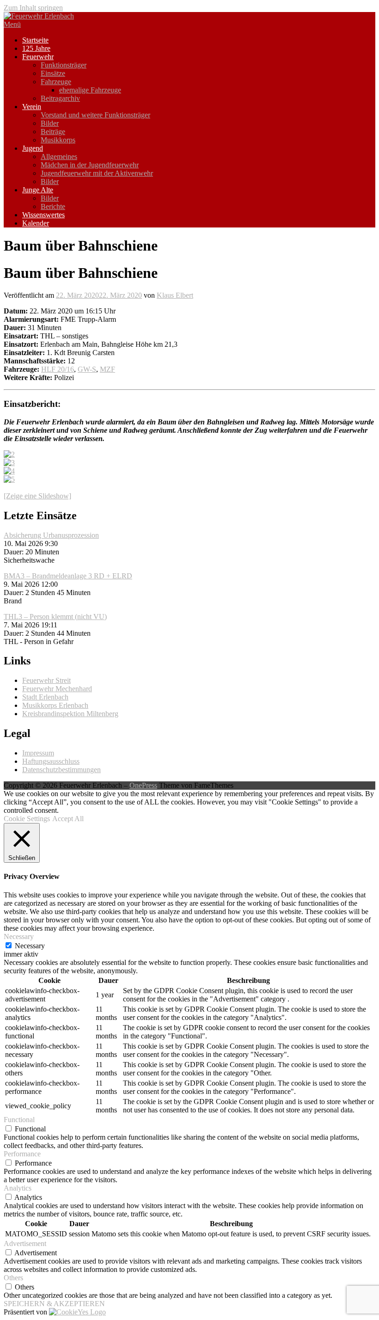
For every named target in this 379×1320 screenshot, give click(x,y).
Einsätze (53, 73)
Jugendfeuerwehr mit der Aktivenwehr (97, 173)
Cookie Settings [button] (27, 819)
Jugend (32, 148)
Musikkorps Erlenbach (55, 705)
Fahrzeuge (56, 82)
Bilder (50, 123)
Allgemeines (59, 156)
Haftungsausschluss (50, 761)
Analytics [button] (17, 1188)
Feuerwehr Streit (46, 680)
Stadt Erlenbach (45, 697)
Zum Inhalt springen (33, 8)
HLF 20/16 (57, 369)
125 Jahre (36, 48)
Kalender (35, 223)
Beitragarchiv (60, 98)
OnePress (143, 785)
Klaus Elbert (175, 295)
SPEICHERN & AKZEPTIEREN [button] (54, 1304)
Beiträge (53, 131)
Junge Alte (37, 190)
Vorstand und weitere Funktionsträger (95, 115)
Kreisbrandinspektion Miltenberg (70, 714)
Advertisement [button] (25, 1243)
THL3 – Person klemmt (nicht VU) (55, 616)
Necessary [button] (19, 936)
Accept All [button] (68, 819)
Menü (12, 24)
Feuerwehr (38, 57)
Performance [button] (22, 1154)
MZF (107, 369)
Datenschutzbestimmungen (61, 770)
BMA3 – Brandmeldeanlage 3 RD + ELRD (68, 576)
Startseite (35, 40)
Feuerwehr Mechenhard (57, 689)
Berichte (53, 206)
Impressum (38, 753)
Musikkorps (58, 140)
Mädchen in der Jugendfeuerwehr (90, 165)
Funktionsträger (63, 65)
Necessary (30, 946)
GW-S (87, 369)
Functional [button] (19, 1120)
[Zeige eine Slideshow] (37, 496)
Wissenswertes (43, 215)
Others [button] (13, 1278)
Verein (31, 107)
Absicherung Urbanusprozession (51, 535)
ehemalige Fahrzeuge (90, 90)
